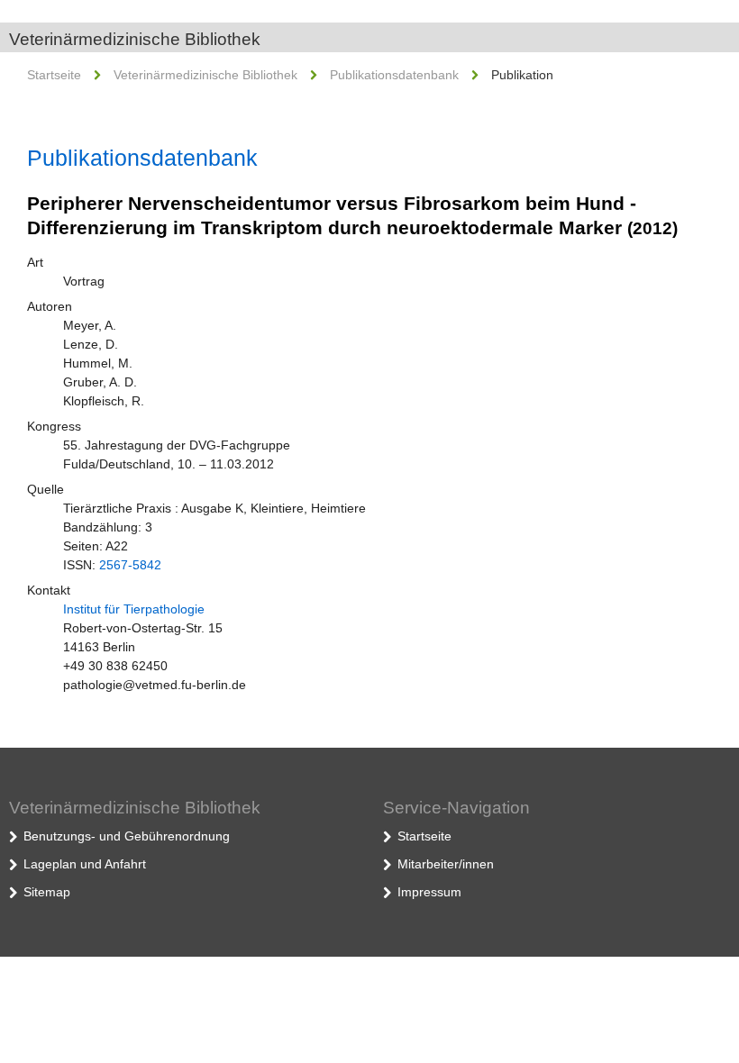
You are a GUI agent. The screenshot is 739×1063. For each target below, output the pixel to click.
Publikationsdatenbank (394, 75)
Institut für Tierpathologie (134, 609)
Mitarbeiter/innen (445, 864)
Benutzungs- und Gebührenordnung (126, 836)
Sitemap (46, 892)
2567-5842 (130, 565)
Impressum (429, 892)
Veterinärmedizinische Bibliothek (134, 39)
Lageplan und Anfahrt (84, 864)
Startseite (54, 75)
